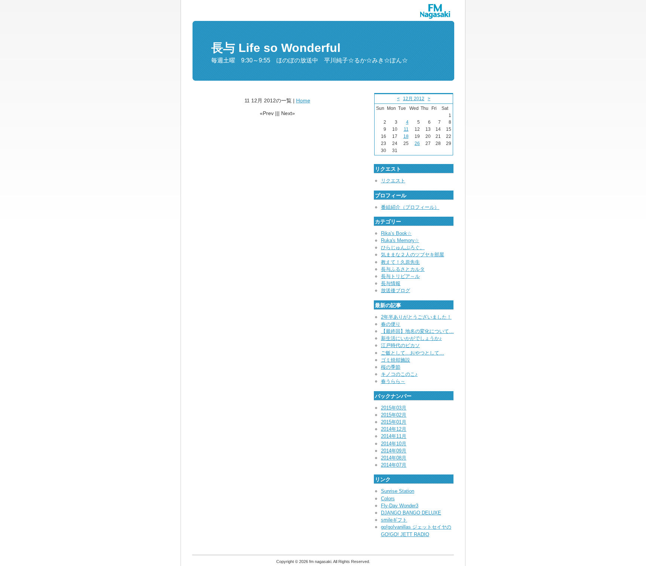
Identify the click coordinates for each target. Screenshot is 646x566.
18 (406, 136)
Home (303, 100)
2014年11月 (393, 436)
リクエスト (393, 180)
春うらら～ (393, 381)
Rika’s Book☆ (396, 233)
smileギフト (394, 520)
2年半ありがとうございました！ (416, 317)
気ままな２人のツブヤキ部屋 (412, 254)
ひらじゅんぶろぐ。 (403, 247)
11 (406, 129)
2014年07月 (393, 465)
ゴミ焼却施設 (395, 360)
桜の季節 (390, 367)
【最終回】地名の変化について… (417, 331)
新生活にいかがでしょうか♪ (411, 338)
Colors (388, 498)
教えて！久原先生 (400, 262)
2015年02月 (393, 415)
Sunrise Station (397, 491)
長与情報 (390, 283)
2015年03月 (393, 408)
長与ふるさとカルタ (403, 269)
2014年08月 (393, 458)
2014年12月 (393, 429)
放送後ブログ (395, 290)
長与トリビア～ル (400, 276)
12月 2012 (413, 98)
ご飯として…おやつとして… (412, 353)
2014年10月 (393, 443)
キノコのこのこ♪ (399, 374)
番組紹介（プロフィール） (410, 207)
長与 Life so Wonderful (276, 48)
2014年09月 (393, 451)
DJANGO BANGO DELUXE (411, 513)
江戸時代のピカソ (400, 345)
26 (417, 143)
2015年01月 (393, 422)
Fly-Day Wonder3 (399, 505)
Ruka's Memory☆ (400, 240)
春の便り (390, 324)
